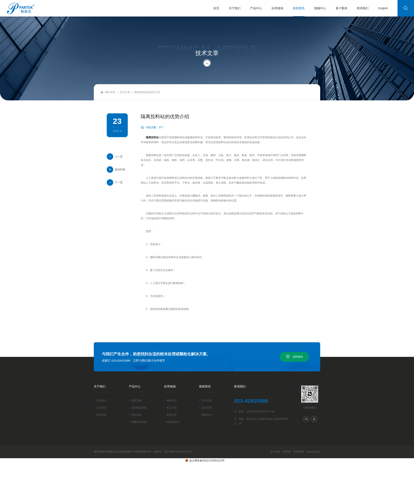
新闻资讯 (299, 8)
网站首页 (110, 92)
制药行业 (171, 400)
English (383, 8)
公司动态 (207, 400)
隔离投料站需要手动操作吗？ (117, 156)
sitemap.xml (313, 451)
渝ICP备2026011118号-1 (178, 451)
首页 (216, 8)
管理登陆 (299, 451)
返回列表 (120, 169)
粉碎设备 (136, 400)
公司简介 (101, 400)
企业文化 (101, 407)
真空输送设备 (139, 407)
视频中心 (320, 8)
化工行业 (171, 407)
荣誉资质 (101, 414)
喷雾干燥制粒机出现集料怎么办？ (117, 182)
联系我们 (363, 8)
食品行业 (171, 414)
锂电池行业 (172, 421)
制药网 (287, 451)
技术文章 (125, 92)
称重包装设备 (139, 421)
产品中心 (256, 8)
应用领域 (277, 8)
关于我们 (234, 8)
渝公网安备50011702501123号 (207, 460)
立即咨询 (297, 356)
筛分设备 (136, 414)
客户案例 (341, 8)
